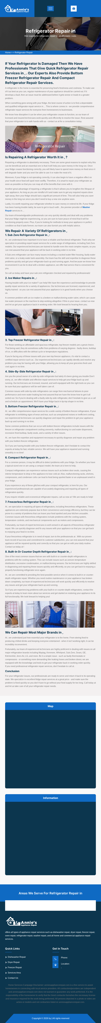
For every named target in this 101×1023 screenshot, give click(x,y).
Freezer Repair (15, 967)
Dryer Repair (14, 962)
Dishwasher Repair (17, 957)
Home (8, 52)
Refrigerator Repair (24, 52)
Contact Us (13, 978)
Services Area (14, 973)
